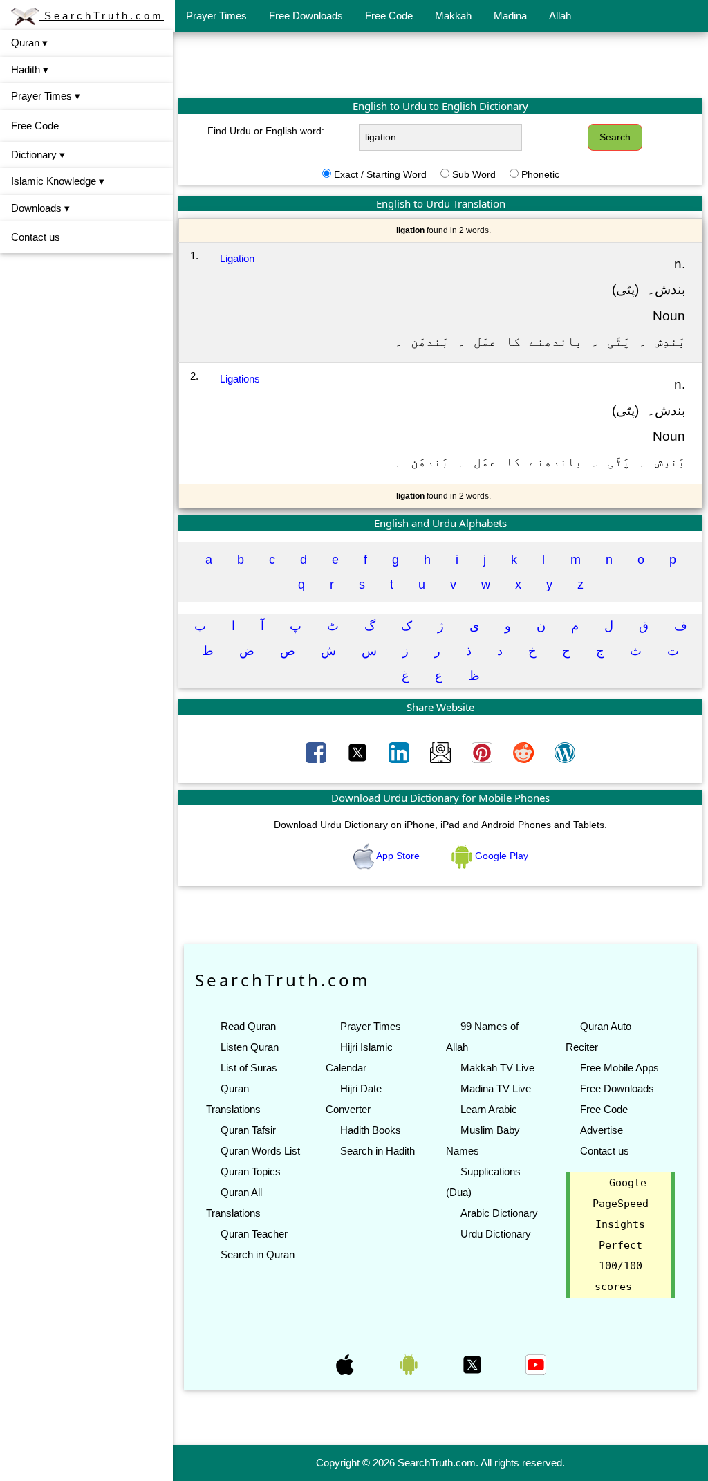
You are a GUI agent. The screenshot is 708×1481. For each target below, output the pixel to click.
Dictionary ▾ (38, 154)
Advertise (601, 1130)
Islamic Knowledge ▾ (57, 181)
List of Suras (249, 1068)
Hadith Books (370, 1130)
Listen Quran (250, 1047)
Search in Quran (258, 1254)
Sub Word (474, 174)
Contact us (35, 237)
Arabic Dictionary (499, 1213)
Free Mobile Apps (619, 1068)
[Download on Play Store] (410, 1363)
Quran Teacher (254, 1234)
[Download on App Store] (346, 1363)
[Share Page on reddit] (524, 751)
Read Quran (248, 1026)
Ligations (240, 379)
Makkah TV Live (497, 1068)
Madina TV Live (495, 1088)
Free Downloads (306, 15)
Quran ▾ (29, 42)
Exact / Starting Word (380, 174)
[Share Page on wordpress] (565, 751)
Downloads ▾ (40, 208)
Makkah (453, 15)
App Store (398, 855)
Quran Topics (251, 1171)
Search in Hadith (377, 1151)
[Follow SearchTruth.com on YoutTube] (536, 1363)
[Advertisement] (440, 64)
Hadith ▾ (29, 69)
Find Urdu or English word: (265, 130)
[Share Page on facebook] (317, 751)
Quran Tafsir (248, 1130)
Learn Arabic (488, 1109)
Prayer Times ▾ (45, 96)
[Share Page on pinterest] (483, 751)
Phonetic (540, 174)
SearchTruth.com (101, 15)
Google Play (500, 855)
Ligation (237, 258)
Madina (510, 15)
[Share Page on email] (441, 751)
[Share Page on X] (359, 751)
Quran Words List (260, 1151)
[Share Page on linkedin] (400, 751)
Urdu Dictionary (495, 1234)
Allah (560, 15)
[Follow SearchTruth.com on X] (473, 1363)
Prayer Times (216, 15)
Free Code (389, 15)
